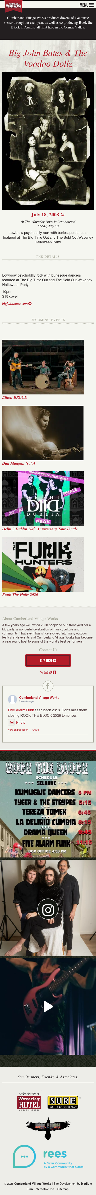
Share (35, 729)
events (8, 22)
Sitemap (63, 1189)
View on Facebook (18, 729)
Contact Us (48, 649)
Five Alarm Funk (21, 709)
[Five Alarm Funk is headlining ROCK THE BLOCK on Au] (48, 1006)
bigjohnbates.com (15, 303)
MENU (84, 4)
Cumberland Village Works (39, 697)
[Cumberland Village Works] (13, 6)
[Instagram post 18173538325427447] (48, 809)
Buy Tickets (48, 660)
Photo (20, 722)
